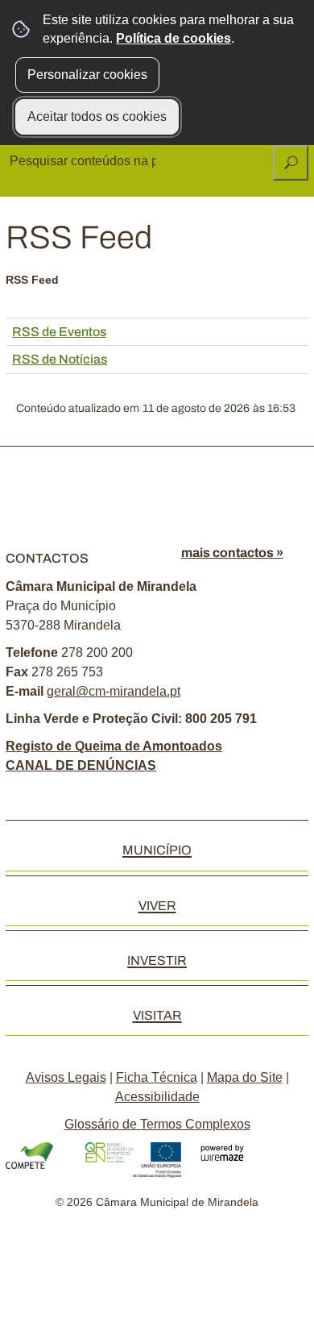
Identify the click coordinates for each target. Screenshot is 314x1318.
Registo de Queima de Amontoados (114, 746)
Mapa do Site (245, 1077)
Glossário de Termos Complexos (157, 1124)
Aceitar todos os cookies (97, 116)
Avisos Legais (66, 1077)
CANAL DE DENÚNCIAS (81, 765)
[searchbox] (84, 161)
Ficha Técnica (156, 1077)
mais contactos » (232, 552)
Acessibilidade (157, 1097)
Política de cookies (173, 38)
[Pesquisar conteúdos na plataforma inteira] (290, 163)
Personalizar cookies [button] (87, 74)
